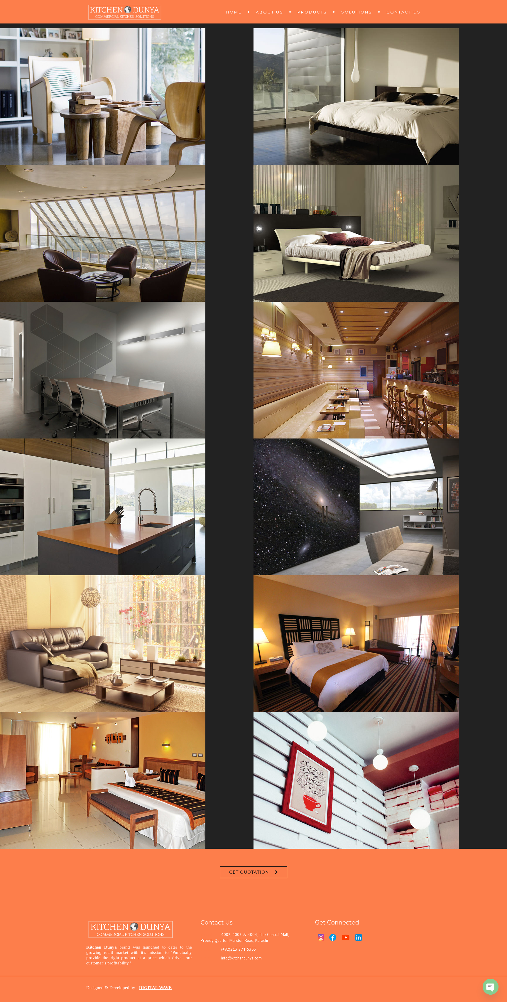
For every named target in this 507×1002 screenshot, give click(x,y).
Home (234, 12)
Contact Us (403, 12)
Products (312, 12)
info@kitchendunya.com (241, 958)
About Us (269, 12)
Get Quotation (249, 872)
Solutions (356, 12)
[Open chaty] (490, 987)
